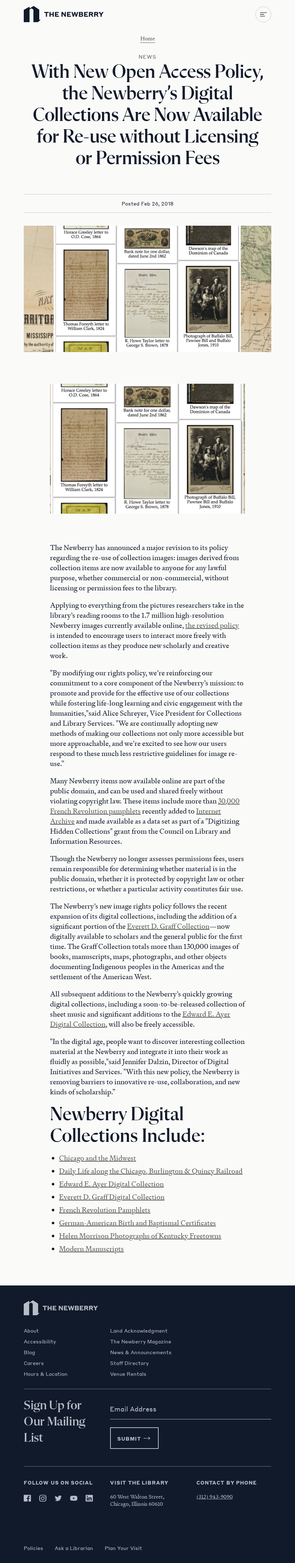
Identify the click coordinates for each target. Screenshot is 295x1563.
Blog (29, 1352)
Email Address (133, 1409)
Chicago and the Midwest (97, 1158)
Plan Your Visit (123, 1548)
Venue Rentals (128, 1373)
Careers (34, 1363)
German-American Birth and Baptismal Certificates (137, 1223)
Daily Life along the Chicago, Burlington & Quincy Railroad (150, 1171)
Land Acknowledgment (139, 1330)
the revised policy (212, 625)
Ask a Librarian (74, 1548)
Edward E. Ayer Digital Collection (111, 1184)
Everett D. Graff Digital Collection (111, 1197)
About (31, 1330)
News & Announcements (141, 1352)
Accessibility (40, 1341)
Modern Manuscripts (91, 1248)
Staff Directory (129, 1363)
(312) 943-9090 (214, 1496)
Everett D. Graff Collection (168, 926)
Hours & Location (46, 1373)
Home (147, 38)
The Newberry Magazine (140, 1341)
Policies (33, 1548)
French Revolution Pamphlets (104, 1210)
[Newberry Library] (61, 1324)
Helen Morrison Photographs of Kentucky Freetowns (140, 1235)
